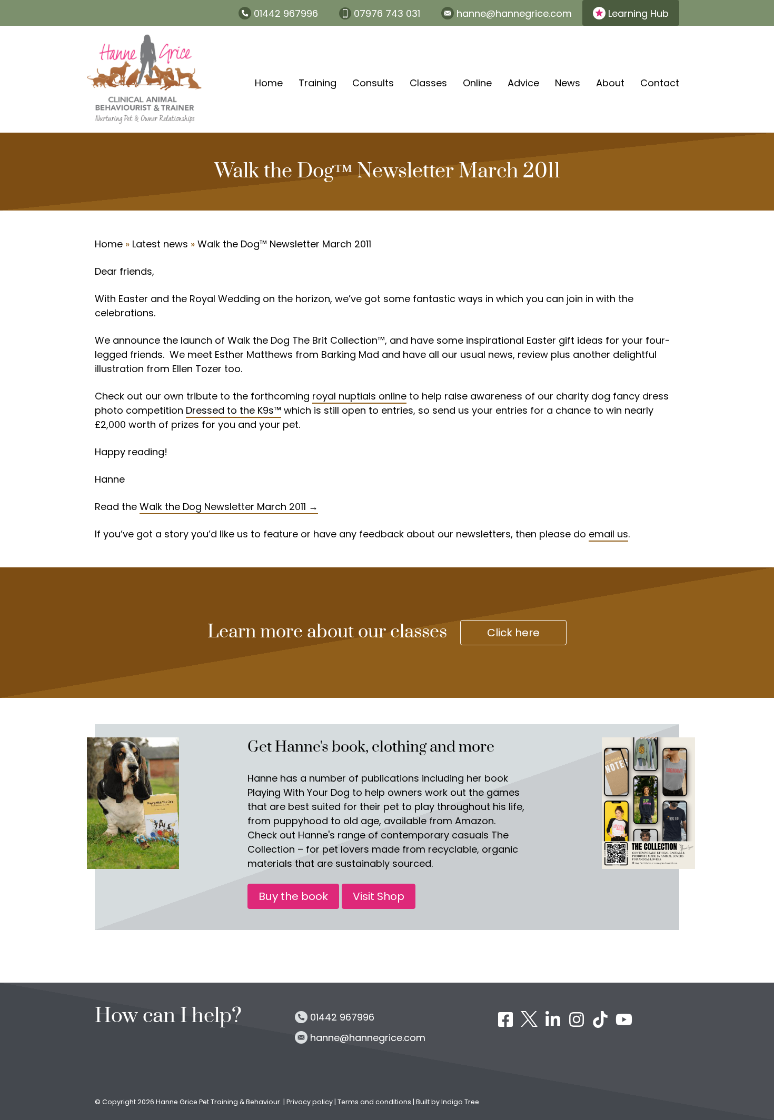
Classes (428, 82)
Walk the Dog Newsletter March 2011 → (229, 506)
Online (477, 82)
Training (317, 82)
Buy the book (293, 896)
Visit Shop (378, 896)
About (610, 82)
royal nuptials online (359, 396)
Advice (523, 82)
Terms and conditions (374, 1101)
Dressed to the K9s (230, 410)
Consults (373, 82)
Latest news (160, 244)
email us (608, 534)
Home (269, 82)
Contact (659, 82)
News (567, 82)
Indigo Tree (460, 1101)
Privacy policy (310, 1101)
